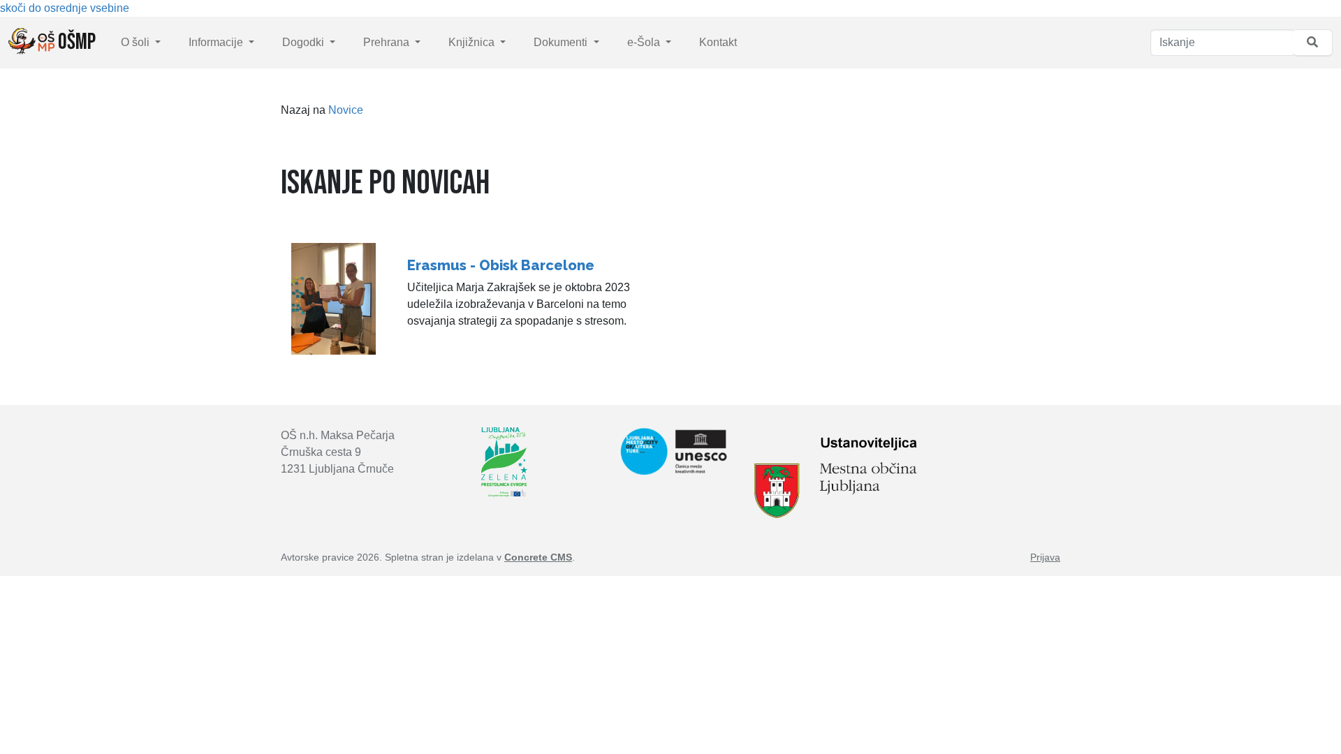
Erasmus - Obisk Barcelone (500, 265)
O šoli (136, 42)
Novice (345, 110)
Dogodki (304, 42)
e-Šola (645, 42)
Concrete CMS (538, 557)
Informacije (217, 42)
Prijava (1045, 557)
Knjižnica (472, 42)
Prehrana (387, 42)
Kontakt (718, 42)
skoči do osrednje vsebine (64, 8)
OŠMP (75, 42)
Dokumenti (562, 42)
